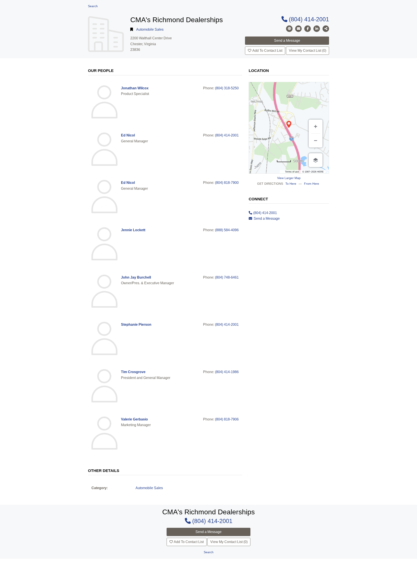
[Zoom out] (316, 141)
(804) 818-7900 (227, 182)
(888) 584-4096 (227, 230)
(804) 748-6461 (227, 277)
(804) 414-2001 (309, 19)
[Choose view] (316, 160)
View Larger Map (289, 178)
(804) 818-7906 (227, 419)
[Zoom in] (316, 126)
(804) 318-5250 (227, 88)
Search (93, 6)
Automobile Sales (150, 29)
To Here (290, 183)
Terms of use (292, 171)
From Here (311, 183)
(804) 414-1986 (227, 372)
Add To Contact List (267, 50)
